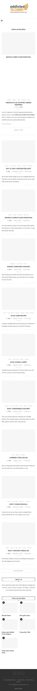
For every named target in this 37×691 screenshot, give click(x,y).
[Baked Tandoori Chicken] (18, 249)
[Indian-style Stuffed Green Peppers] (10, 624)
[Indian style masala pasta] (10, 643)
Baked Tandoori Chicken (18, 267)
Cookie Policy (21, 680)
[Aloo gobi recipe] (18, 298)
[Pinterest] (22, 673)
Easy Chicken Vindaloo (18, 551)
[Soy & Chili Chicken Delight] (18, 151)
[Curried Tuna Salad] (18, 440)
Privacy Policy (29, 680)
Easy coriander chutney (18, 409)
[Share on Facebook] (16, 133)
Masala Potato (6, 615)
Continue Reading (6, 124)
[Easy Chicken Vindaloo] (18, 533)
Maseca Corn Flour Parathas (18, 57)
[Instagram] (18, 673)
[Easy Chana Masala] (18, 487)
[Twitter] (14, 673)
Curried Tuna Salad (18, 458)
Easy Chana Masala (18, 504)
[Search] (35, 20)
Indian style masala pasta (8, 651)
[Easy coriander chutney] (18, 391)
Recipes (18, 681)
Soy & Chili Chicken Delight (18, 168)
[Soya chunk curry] (18, 345)
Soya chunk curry (18, 362)
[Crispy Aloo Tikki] (27, 624)
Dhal (21, 107)
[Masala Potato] (10, 608)
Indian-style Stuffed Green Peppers (8, 633)
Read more (28, 590)
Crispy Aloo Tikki (24, 632)
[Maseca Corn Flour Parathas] (18, 43)
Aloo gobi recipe (18, 316)
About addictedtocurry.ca (10, 680)
